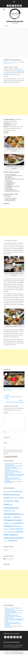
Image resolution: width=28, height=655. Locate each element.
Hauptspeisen (20, 388)
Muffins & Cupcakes (10, 523)
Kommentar (6, 412)
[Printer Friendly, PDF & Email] (11, 67)
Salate (13, 529)
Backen (7, 494)
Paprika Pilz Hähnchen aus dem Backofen (14, 474)
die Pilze (7, 80)
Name (5, 431)
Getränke (13, 511)
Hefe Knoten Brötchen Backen (12, 478)
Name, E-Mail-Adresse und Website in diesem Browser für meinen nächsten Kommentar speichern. (13, 452)
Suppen (13, 532)
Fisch (11, 505)
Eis (13, 501)
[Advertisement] (14, 43)
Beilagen (7, 498)
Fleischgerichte (15, 388)
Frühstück (7, 511)
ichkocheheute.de (14, 21)
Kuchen (12, 517)
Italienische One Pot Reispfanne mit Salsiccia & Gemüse (13, 464)
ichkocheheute (19, 62)
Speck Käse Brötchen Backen (12, 470)
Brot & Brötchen (15, 498)
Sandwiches (19, 529)
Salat (9, 529)
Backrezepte (15, 495)
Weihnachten (13, 541)
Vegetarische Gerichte (13, 538)
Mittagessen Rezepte (7, 390)
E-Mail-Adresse (7, 437)
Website (5, 442)
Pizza (18, 526)
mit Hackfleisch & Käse (15, 74)
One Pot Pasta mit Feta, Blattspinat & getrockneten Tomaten (14, 466)
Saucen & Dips (7, 532)
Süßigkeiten (13, 535)
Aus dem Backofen (8, 388)
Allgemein (6, 491)
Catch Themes (20, 653)
